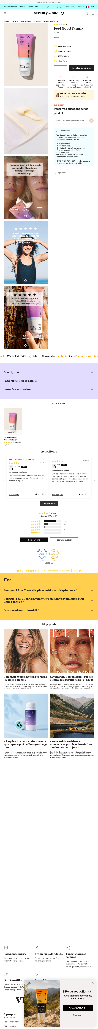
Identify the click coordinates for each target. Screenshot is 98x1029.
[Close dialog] (92, 983)
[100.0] (42, 554)
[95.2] (54, 554)
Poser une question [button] (64, 540)
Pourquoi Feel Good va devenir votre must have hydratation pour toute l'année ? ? (44, 600)
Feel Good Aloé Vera (27, 459)
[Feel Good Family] (13, 421)
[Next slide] (94, 481)
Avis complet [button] (14, 495)
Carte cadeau (70, 7)
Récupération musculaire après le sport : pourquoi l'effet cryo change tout (25, 744)
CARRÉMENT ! (77, 1008)
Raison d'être (33, 7)
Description (11, 372)
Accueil (6, 21)
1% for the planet (10, 1026)
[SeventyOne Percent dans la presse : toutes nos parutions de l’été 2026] (72, 651)
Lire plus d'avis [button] (49, 503)
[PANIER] (93, 13)
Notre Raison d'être (11, 1022)
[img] (14, 463)
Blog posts (49, 624)
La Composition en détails (20, 381)
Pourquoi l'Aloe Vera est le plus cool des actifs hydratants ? (40, 590)
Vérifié (47, 563)
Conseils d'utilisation (17, 389)
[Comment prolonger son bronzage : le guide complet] (26, 651)
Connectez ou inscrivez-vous (72, 96)
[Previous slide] (4, 481)
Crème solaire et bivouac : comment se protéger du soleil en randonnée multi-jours (71, 744)
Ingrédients (61, 173)
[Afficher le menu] (4, 13)
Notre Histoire (9, 1017)
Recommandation (10, 7)
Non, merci (77, 1015)
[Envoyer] (91, 120)
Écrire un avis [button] (34, 540)
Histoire (22, 7)
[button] (10, 13)
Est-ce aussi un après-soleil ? (21, 610)
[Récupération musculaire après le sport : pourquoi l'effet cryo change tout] (26, 716)
